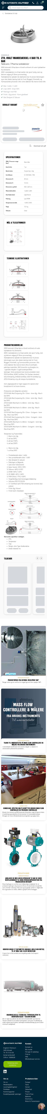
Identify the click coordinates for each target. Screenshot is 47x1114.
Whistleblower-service (32, 1059)
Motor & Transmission (32, 1101)
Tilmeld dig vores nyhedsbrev (12, 1064)
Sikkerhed (28, 1089)
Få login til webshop (32, 1052)
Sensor (27, 1087)
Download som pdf (40, 146)
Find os (27, 1054)
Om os (5, 1082)
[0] (41, 3)
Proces (27, 1092)
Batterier (28, 1096)
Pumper (27, 1082)
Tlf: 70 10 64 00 (8, 1053)
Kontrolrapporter (8, 1092)
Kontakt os (28, 1047)
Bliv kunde (28, 1049)
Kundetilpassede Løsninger (12, 1094)
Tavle (27, 1085)
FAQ (26, 1057)
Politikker (6, 1089)
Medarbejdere (8, 1085)
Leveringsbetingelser (10, 1087)
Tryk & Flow (29, 1094)
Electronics (28, 1099)
